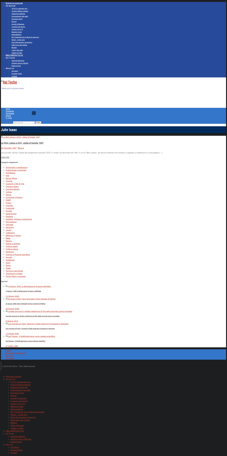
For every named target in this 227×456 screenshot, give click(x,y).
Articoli (8, 116)
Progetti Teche (17, 74)
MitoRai (14, 48)
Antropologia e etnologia (16, 170)
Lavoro (8, 230)
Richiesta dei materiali (16, 353)
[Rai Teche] (9, 82)
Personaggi (10, 113)
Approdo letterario (18, 61)
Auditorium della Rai (18, 14)
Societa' (9, 257)
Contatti (14, 76)
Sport (8, 262)
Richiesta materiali (14, 3)
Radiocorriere (16, 66)
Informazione (11, 221)
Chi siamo (15, 71)
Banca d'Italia (11, 178)
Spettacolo (10, 260)
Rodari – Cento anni (18, 40)
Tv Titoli (9, 118)
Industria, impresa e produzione (19, 219)
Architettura (10, 172)
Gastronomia (11, 213)
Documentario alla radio (20, 16)
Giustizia (9, 216)
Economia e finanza (14, 197)
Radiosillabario (17, 35)
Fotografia (10, 208)
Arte (7, 175)
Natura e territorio (13, 243)
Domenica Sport (17, 19)
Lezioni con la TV (17, 29)
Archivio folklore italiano (20, 11)
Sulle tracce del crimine (19, 45)
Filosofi (14, 22)
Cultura (9, 192)
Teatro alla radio (17, 50)
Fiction (8, 202)
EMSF (8, 200)
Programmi (10, 111)
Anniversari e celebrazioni (17, 167)
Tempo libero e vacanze (16, 276)
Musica (21, 148)
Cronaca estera (12, 186)
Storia (8, 265)
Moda (8, 238)
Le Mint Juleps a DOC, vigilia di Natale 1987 (22, 143)
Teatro (8, 268)
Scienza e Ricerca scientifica (18, 254)
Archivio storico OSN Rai (20, 63)
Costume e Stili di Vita (15, 183)
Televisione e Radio (14, 273)
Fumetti (9, 211)
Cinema (9, 181)
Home (8, 109)
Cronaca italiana (13, 189)
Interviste (9, 224)
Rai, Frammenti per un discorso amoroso (25, 37)
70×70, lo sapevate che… (20, 9)
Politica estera (12, 246)
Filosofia (9, 205)
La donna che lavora (18, 27)
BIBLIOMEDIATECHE (14, 55)
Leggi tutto (5, 157)
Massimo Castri (17, 32)
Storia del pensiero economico (22, 42)
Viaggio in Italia (17, 53)
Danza (8, 194)
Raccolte (10, 355)
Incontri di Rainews (18, 24)
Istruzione (10, 227)
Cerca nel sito (7, 122)
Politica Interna (12, 249)
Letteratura (10, 232)
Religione (10, 251)
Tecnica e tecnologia (14, 270)
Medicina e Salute (13, 235)
